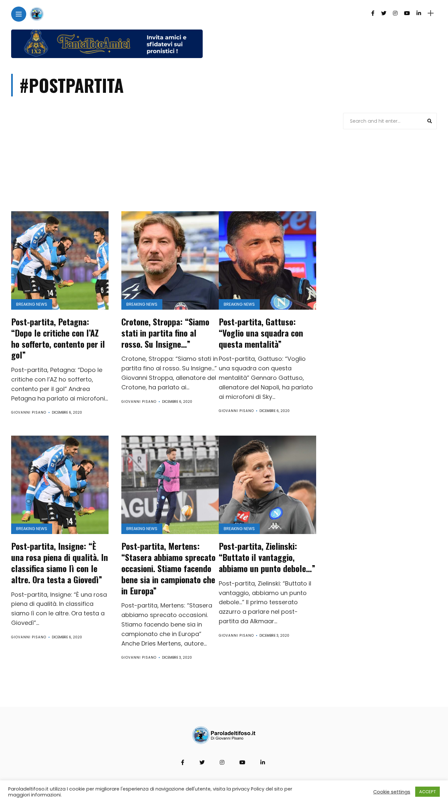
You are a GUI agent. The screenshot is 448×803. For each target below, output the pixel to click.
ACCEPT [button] (427, 792)
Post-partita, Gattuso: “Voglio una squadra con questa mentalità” (261, 332)
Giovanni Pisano (28, 412)
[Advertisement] (170, 162)
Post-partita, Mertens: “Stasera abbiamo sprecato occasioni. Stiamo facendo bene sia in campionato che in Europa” (168, 568)
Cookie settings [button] (391, 792)
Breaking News (31, 304)
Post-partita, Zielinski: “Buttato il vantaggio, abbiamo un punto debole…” (267, 557)
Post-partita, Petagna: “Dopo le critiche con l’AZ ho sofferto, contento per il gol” (58, 338)
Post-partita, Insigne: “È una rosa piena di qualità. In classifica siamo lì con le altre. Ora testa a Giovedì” (59, 563)
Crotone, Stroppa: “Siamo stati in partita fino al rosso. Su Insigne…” (165, 332)
